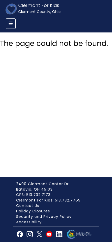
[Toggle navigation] (11, 23)
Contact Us (27, 205)
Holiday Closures (33, 211)
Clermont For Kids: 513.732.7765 (48, 200)
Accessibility (29, 222)
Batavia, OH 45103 (34, 189)
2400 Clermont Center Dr (42, 183)
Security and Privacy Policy (44, 216)
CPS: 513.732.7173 (33, 194)
